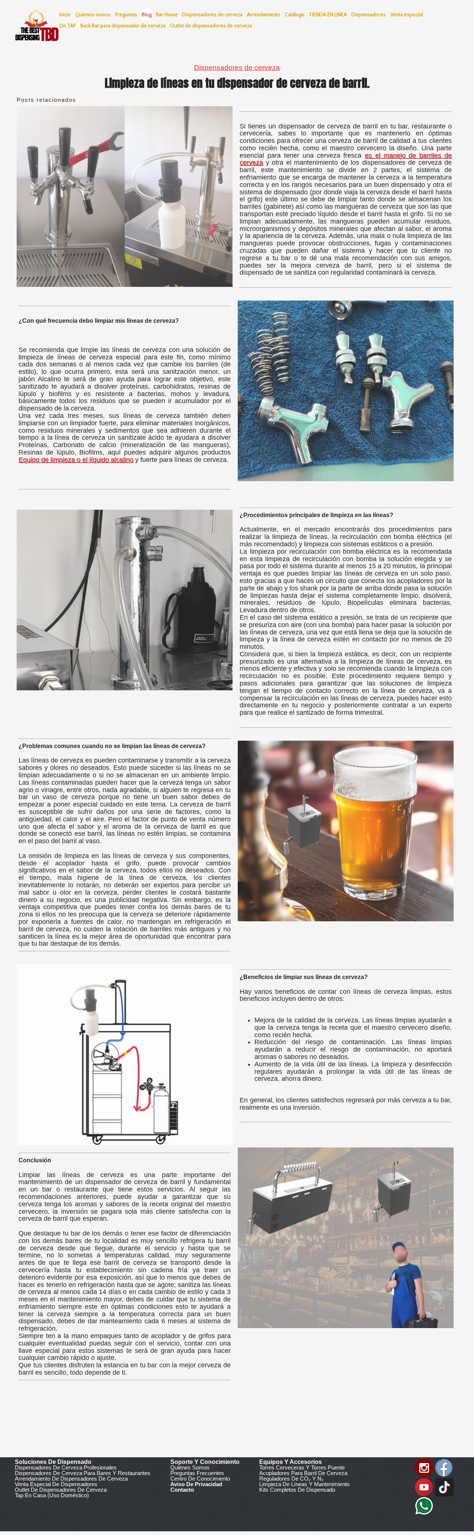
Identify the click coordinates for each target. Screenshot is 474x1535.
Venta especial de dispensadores (56, 1484)
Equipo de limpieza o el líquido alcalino (76, 459)
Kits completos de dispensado (297, 1490)
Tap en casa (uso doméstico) (52, 1495)
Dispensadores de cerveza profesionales (66, 1467)
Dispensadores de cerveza (237, 67)
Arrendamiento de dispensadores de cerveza (71, 1478)
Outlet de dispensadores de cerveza (61, 1490)
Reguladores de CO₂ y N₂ (291, 1478)
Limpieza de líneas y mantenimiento (304, 1484)
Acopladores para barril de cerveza (303, 1473)
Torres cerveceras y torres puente (302, 1467)
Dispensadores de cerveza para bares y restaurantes (82, 1473)
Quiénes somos (190, 1467)
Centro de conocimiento (200, 1478)
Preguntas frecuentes (197, 1473)
